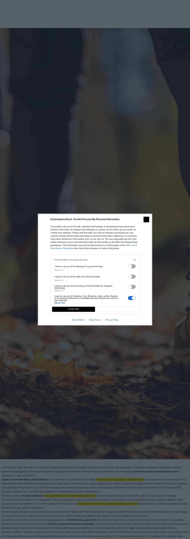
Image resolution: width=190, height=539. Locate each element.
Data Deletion (78, 320)
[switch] (132, 266)
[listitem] (95, 259)
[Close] (146, 219)
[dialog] (95, 269)
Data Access (95, 320)
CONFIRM (73, 309)
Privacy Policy (111, 320)
